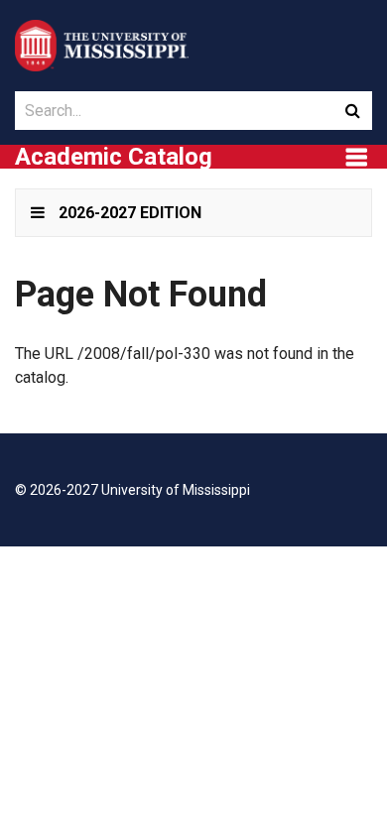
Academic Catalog (113, 157)
